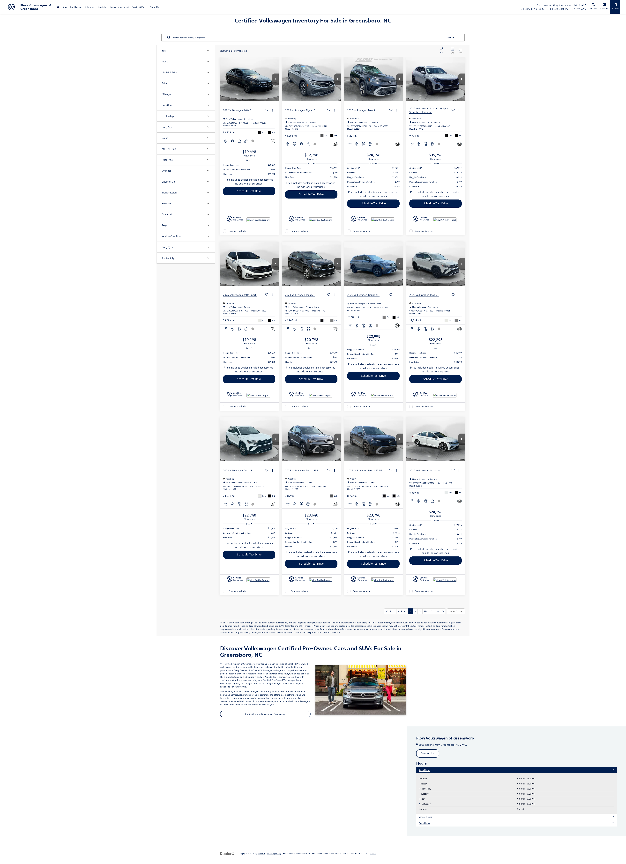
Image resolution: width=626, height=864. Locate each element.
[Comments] (273, 141)
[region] (249, 169)
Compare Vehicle (237, 231)
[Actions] (272, 110)
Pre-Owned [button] (76, 6)
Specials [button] (102, 6)
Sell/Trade (90, 6)
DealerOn (261, 853)
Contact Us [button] (428, 753)
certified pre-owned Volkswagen (236, 701)
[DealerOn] (228, 853)
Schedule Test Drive (249, 191)
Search (450, 37)
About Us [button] (154, 6)
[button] (275, 79)
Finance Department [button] (119, 6)
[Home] (58, 7)
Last (439, 611)
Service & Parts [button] (139, 6)
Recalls (373, 853)
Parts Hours (424, 823)
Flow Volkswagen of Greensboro (239, 663)
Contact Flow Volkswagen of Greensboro (265, 714)
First (391, 611)
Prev (402, 611)
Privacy (278, 853)
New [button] (64, 6)
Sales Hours (424, 770)
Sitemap (270, 853)
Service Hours (425, 816)
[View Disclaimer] (253, 140)
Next (428, 611)
